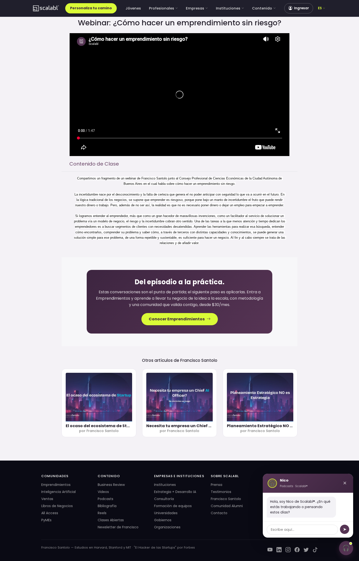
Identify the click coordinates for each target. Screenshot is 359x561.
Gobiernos (162, 520)
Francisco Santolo (198, 360)
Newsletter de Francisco (118, 527)
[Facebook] (297, 550)
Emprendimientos (56, 484)
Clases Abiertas (111, 520)
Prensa (216, 484)
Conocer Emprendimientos (177, 319)
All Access (49, 513)
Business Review (111, 484)
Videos (103, 491)
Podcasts (105, 498)
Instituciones (228, 8)
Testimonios (221, 491)
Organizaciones (167, 527)
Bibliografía (107, 505)
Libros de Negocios (57, 505)
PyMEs (46, 520)
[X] (306, 550)
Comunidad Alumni (227, 505)
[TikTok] (315, 550)
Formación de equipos (173, 505)
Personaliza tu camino (91, 8)
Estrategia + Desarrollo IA (175, 491)
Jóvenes (133, 8)
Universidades (166, 513)
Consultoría (164, 498)
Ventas (47, 498)
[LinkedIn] (279, 550)
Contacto (219, 513)
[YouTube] (270, 550)
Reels (102, 513)
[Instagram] (288, 550)
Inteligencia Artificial (58, 491)
